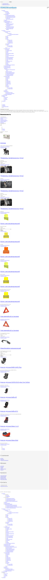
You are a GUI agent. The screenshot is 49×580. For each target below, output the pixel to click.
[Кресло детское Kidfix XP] (6, 394)
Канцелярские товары (10, 53)
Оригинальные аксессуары (10, 16)
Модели (7, 54)
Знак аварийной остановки (9, 316)
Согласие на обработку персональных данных (10, 27)
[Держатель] (6, 154)
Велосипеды (6, 91)
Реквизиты (8, 13)
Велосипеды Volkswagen (10, 93)
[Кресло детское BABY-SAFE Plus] (3, 364)
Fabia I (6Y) (9, 33)
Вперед (3, 448)
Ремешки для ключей (9, 57)
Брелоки (7, 49)
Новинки (5, 90)
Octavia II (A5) (10, 40)
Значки (7, 51)
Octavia (7, 39)
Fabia (7, 32)
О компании (6, 11)
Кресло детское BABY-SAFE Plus (10, 367)
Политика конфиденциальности (10, 23)
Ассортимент (6, 14)
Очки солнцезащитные (10, 55)
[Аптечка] (6, 139)
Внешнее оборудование (14, 34)
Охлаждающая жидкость (10, 73)
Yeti (6, 47)
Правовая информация (8, 21)
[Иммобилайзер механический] (6, 345)
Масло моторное (9, 71)
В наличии (2, 122)
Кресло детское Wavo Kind (9, 440)
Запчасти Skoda (6, 76)
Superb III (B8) (10, 46)
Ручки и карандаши (9, 58)
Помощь (3, 96)
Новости (5, 502)
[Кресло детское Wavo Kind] (6, 437)
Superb (7, 44)
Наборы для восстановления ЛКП (9, 19)
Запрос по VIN (4, 95)
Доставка (5, 99)
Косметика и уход (7, 66)
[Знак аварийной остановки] (6, 313)
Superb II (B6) (10, 45)
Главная (3, 104)
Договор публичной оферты (11, 507)
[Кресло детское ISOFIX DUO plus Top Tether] (6, 379)
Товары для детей (9, 539)
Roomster (7, 43)
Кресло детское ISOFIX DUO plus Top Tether (15, 382)
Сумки (7, 60)
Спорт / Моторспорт (9, 59)
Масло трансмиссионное (10, 72)
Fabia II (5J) (9, 35)
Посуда (7, 56)
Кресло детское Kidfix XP (8, 397)
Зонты (7, 52)
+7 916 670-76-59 (5, 3)
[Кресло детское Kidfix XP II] (6, 408)
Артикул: (1, 118)
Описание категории (4, 120)
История (7, 12)
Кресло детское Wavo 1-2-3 (9, 426)
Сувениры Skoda (7, 48)
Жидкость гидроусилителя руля (11, 546)
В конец (3, 129)
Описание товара (3, 119)
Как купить (6, 97)
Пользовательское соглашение (9, 25)
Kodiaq (7, 37)
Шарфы (7, 63)
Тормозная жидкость (9, 75)
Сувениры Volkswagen (8, 94)
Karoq (7, 36)
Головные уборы (9, 50)
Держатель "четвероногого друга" (12, 158)
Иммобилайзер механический (10, 348)
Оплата (5, 98)
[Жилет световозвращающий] (6, 220)
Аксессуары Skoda (7, 31)
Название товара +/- (3, 117)
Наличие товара (3, 121)
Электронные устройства (10, 64)
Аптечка (3, 143)
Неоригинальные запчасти (10, 17)
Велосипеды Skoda (9, 92)
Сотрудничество (7, 20)
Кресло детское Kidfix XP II (9, 411)
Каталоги (3, 30)
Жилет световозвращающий (10, 223)
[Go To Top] (0, 579)
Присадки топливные (9, 74)
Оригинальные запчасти (10, 15)
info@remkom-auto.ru (6, 4)
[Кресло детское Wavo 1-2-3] (6, 423)
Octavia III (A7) (10, 41)
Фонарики (8, 61)
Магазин (3, 10)
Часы (7, 62)
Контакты (3, 101)
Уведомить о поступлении (4, 146)
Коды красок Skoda (7, 65)
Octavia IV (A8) (10, 42)
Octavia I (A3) (8, 81)
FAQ (5, 100)
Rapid (7, 38)
